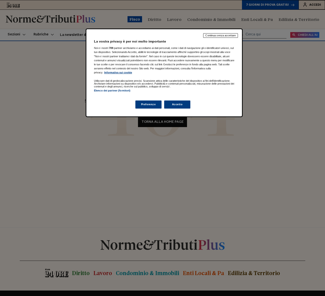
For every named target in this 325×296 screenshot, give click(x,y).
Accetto (177, 104)
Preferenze (148, 104)
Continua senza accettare (220, 35)
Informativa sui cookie (118, 72)
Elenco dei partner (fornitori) (112, 90)
